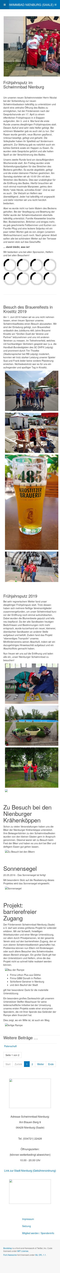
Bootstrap (7, 1248)
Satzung (26, 1226)
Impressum (28, 1219)
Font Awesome (10, 1254)
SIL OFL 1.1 (40, 1254)
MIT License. (23, 1251)
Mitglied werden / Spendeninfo (38, 1233)
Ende (51, 1064)
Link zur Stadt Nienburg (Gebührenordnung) (30, 1170)
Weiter (40, 1064)
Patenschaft (10, 1046)
